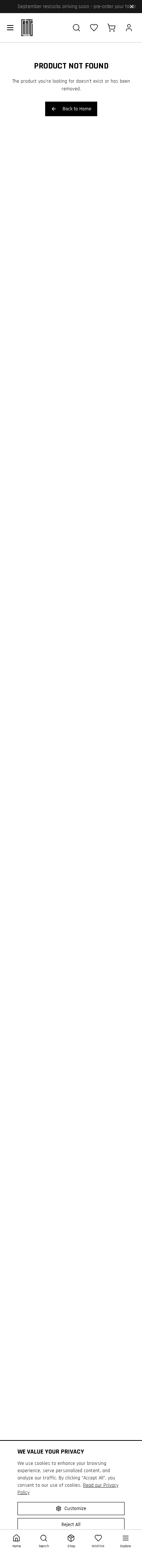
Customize (75, 1508)
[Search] (76, 27)
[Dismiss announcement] (131, 6)
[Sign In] (129, 27)
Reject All (71, 1524)
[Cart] (111, 27)
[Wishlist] (94, 27)
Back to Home (77, 109)
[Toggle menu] (10, 27)
